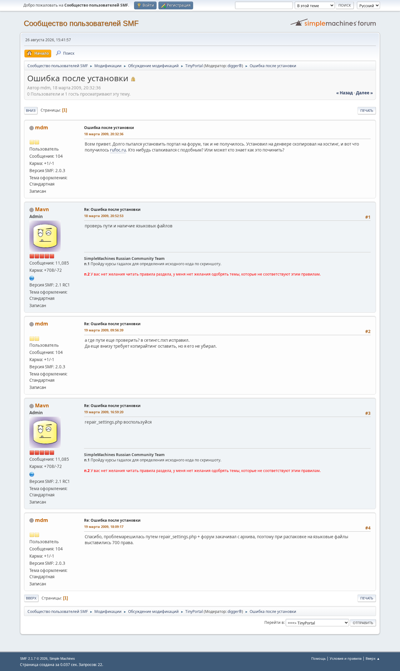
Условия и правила (346, 658)
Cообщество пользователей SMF (81, 23)
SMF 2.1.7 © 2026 (34, 658)
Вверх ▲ (373, 658)
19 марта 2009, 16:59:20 (103, 412)
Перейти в (274, 622)
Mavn (42, 209)
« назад (344, 93)
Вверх (31, 598)
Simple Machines (62, 658)
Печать (366, 110)
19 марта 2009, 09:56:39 (103, 330)
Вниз (31, 110)
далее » (364, 93)
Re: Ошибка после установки (112, 209)
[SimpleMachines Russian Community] (31, 277)
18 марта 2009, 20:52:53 (103, 215)
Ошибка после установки (109, 127)
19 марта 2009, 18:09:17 (103, 526)
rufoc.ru (118, 150)
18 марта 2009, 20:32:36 (103, 134)
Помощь (318, 658)
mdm (41, 127)
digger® (235, 65)
